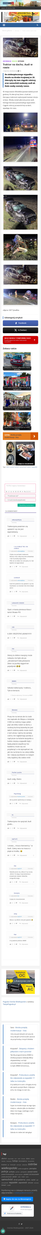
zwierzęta (36, 1183)
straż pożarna (19, 1179)
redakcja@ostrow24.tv (23, 1193)
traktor (29, 467)
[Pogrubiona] (6, 491)
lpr (8, 1164)
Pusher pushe (21, 796)
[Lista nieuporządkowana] (18, 491)
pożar (15, 1176)
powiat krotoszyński (7, 1174)
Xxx (18, 896)
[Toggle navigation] (3, 25)
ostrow (15, 71)
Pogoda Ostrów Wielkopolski (14, 1002)
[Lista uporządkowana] (15, 491)
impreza (3, 1161)
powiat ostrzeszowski (31, 1174)
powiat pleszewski (6, 1177)
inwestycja (8, 1161)
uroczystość (4, 1183)
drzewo (23, 1158)
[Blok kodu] (22, 491)
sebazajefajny (21, 551)
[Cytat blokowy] (20, 491)
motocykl (12, 1165)
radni (19, 1177)
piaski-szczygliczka (23, 1168)
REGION (14, 61)
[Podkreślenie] (11, 491)
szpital (33, 1180)
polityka (12, 1172)
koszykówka (31, 1161)
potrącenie (24, 1172)
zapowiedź (22, 1182)
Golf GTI (19, 868)
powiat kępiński (19, 1174)
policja (4, 1171)
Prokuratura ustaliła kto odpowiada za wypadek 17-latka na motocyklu (22, 1078)
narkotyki (18, 1164)
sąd (37, 1180)
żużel (9, 1185)
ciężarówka (11, 1158)
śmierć (3, 1185)
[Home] (7, 30)
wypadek (34, 467)
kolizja (15, 1161)
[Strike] (13, 491)
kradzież (4, 1165)
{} (27, 491)
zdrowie (30, 1183)
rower (23, 1177)
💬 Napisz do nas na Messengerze (17, 1199)
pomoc (18, 1172)
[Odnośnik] (25, 491)
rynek (27, 1177)
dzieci (28, 1159)
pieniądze (33, 1168)
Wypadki (21, 61)
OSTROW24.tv (25, 1207)
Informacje (7, 61)
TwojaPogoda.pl (9, 1004)
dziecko (33, 1158)
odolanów (24, 1165)
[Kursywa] (9, 491)
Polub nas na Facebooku (14, 1213)
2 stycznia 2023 (8, 71)
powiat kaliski (14, 467)
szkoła (28, 1180)
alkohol (4, 1158)
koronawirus (23, 1161)
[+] (29, 491)
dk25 (7, 467)
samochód (22, 467)
